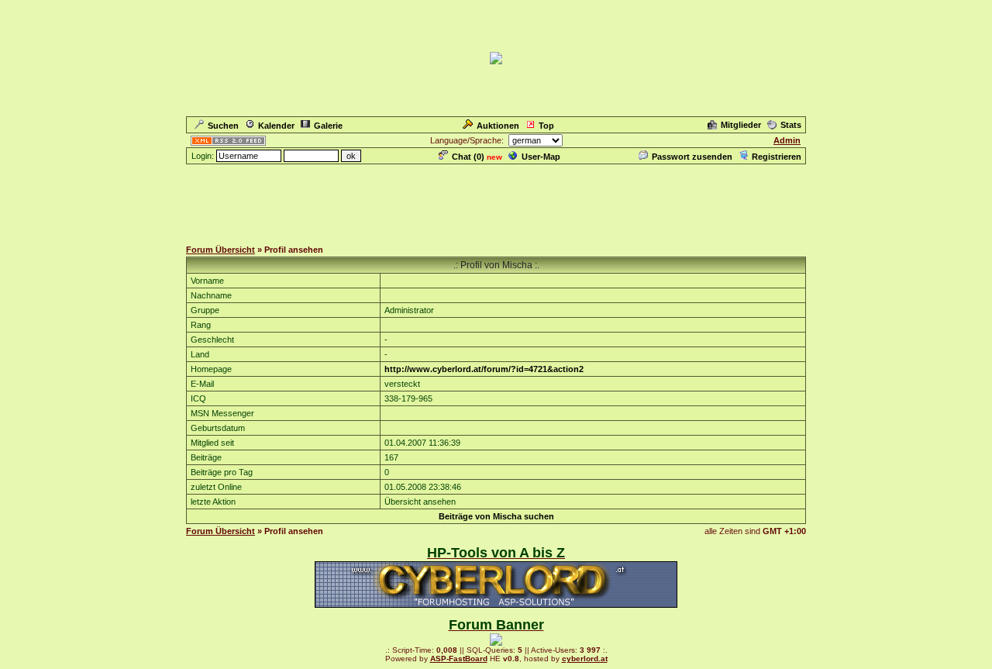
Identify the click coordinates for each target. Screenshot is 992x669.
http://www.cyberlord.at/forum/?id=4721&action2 (484, 369)
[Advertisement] (496, 201)
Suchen (223, 125)
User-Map (541, 156)
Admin (787, 140)
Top (546, 125)
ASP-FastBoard (458, 658)
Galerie (328, 125)
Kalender (276, 125)
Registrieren (776, 156)
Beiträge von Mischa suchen (496, 516)
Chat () (468, 156)
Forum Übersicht (220, 249)
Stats (790, 124)
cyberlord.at (585, 658)
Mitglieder (741, 124)
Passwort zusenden (692, 156)
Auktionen (498, 125)
